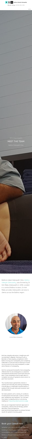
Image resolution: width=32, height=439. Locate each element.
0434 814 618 (20, 5)
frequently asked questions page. (18, 401)
